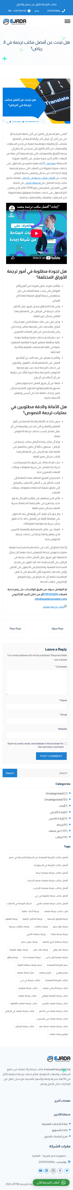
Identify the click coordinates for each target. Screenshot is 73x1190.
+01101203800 (54, 10)
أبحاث (62, 805)
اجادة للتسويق (60, 1130)
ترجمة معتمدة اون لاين (57, 957)
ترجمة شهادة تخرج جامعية (55, 941)
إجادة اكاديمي (56, 818)
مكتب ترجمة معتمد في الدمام (53, 1011)
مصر (36, 10)
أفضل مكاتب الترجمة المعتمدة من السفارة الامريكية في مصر (38, 857)
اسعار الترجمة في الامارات (19, 903)
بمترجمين (50, 163)
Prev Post (15, 628)
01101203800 (50, 594)
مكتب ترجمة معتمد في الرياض (19, 1011)
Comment (61, 666)
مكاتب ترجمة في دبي (30, 980)
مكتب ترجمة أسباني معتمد (55, 988)
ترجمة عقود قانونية (19, 949)
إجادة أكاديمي (57, 812)
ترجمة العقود (11, 918)
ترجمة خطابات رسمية (19, 926)
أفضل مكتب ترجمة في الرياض (38, 177)
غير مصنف (54, 830)
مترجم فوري (62, 972)
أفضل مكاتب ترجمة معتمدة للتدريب (50, 888)
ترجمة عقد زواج (60, 949)
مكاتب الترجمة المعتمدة (56, 980)
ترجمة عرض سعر (29, 941)
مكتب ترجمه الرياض (24, 1026)
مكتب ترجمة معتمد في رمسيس (52, 1018)
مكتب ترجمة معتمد (27, 995)
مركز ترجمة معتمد (25, 972)
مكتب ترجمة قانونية (28, 988)
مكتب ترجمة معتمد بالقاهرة (23, 1003)
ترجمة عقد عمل (40, 949)
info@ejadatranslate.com (51, 599)
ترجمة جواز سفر (60, 926)
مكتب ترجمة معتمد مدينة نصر (53, 1026)
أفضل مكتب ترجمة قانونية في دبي (51, 895)
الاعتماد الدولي (32, 182)
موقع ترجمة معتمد (58, 1034)
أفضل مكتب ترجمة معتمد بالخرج (52, 903)
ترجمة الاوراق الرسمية (57, 918)
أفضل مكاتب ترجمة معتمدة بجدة (52, 872)
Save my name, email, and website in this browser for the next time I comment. (35, 745)
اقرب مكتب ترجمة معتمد (56, 911)
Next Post (57, 628)
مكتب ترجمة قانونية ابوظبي (54, 995)
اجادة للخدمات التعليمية (55, 1124)
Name (63, 700)
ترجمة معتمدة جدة (32, 957)
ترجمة (60, 824)
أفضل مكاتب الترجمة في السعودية (51, 865)
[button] (51, 1182)
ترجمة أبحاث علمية (30, 911)
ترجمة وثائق (12, 957)
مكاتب (58, 837)
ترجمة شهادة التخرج (36, 934)
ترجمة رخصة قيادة (59, 934)
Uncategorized (54, 793)
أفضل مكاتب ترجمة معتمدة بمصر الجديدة (48, 880)
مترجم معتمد (45, 972)
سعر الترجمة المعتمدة (57, 965)
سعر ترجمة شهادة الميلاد (29, 965)
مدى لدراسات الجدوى (56, 1136)
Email (63, 714)
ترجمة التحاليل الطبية (32, 918)
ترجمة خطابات (41, 926)
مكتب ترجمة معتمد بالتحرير (55, 1003)
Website (62, 729)
